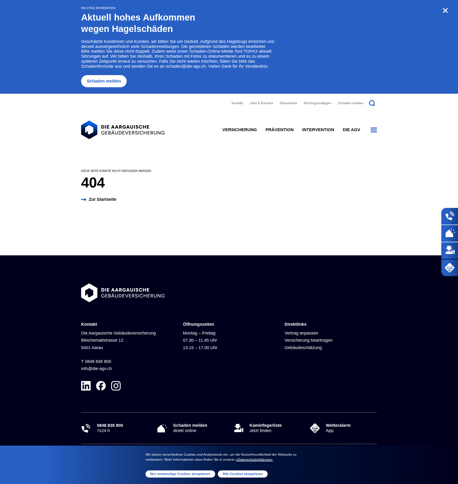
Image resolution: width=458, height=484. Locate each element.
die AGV (351, 129)
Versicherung (239, 129)
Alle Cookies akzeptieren (243, 474)
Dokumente (288, 103)
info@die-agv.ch (96, 368)
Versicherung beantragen (309, 340)
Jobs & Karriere (261, 103)
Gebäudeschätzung (303, 347)
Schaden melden (104, 81)
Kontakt (237, 103)
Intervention (318, 129)
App (338, 428)
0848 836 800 (98, 361)
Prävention (279, 129)
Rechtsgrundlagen (317, 103)
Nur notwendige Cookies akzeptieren (180, 474)
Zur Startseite (102, 199)
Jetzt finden (266, 428)
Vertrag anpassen (301, 333)
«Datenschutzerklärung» (254, 459)
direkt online (190, 428)
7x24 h (110, 428)
